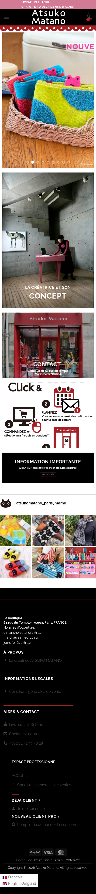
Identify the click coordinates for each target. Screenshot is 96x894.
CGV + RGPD (54, 860)
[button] (6, 17)
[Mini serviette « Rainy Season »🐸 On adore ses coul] (15, 530)
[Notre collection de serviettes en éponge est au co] (80, 562)
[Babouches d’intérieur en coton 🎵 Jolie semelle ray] (15, 562)
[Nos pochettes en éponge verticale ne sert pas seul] (47, 530)
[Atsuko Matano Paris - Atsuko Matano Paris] (48, 17)
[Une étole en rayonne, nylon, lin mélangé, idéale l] (80, 530)
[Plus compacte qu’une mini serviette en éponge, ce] (47, 562)
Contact (73, 860)
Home (20, 860)
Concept (35, 860)
